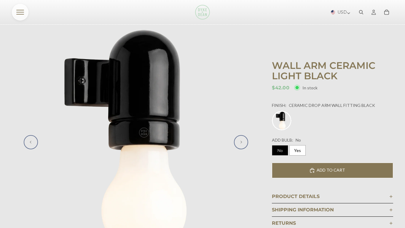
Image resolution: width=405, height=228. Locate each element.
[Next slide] (241, 142)
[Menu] (20, 12)
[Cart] (386, 12)
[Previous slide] (31, 142)
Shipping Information (303, 210)
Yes (297, 150)
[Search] (361, 12)
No (280, 150)
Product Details (296, 196)
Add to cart (331, 169)
